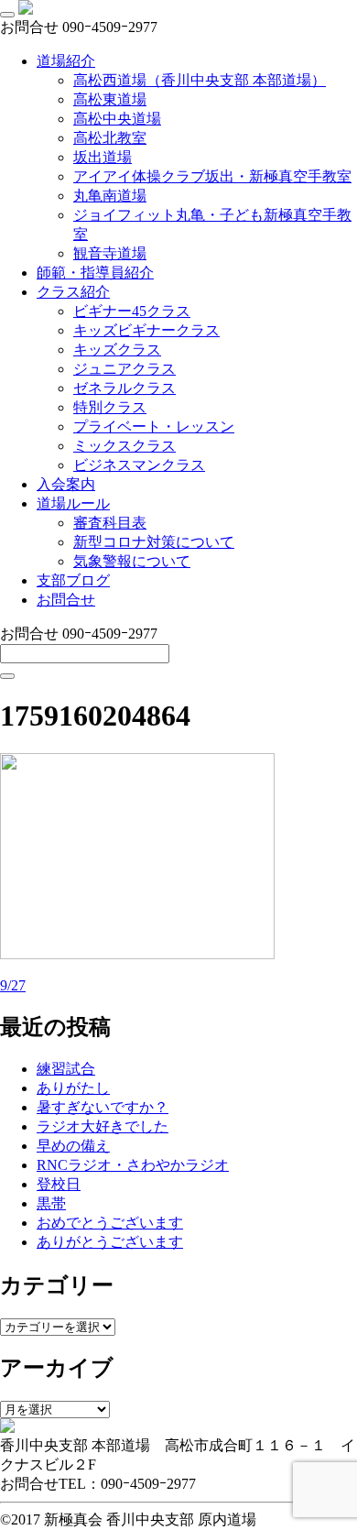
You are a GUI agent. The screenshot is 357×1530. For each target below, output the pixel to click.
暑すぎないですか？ (102, 1107)
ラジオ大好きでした (102, 1126)
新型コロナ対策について (153, 542)
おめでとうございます (110, 1222)
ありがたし (73, 1088)
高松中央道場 (117, 118)
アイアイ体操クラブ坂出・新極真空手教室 (212, 176)
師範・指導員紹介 (95, 272)
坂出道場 (102, 157)
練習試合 (66, 1068)
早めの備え (73, 1145)
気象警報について (131, 561)
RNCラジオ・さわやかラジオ (133, 1165)
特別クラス (109, 407)
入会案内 (66, 484)
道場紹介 (66, 61)
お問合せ (66, 599)
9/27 (13, 985)
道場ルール (73, 503)
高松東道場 (109, 99)
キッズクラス (117, 349)
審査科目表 (109, 522)
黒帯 (51, 1203)
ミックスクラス (124, 446)
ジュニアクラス (124, 369)
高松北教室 (109, 138)
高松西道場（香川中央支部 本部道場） (199, 80)
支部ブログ (73, 580)
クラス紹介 (73, 292)
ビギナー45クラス (131, 311)
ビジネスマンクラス (139, 465)
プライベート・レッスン (153, 426)
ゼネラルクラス (124, 388)
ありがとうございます (110, 1242)
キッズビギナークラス (146, 330)
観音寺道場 (109, 253)
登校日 (59, 1184)
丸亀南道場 (109, 195)
